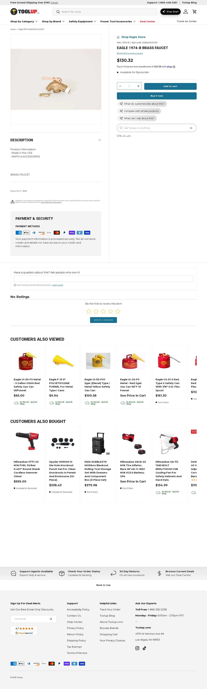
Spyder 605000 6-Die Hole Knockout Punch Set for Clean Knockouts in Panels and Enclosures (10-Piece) (62, 471)
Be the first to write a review (130, 53)
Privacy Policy (75, 628)
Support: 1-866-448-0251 (162, 2)
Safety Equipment (81, 21)
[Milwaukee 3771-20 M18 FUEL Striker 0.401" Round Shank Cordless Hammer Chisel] (27, 443)
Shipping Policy (76, 640)
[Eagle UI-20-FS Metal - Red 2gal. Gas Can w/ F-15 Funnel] (133, 361)
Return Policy (75, 634)
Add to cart (170, 86)
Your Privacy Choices (112, 640)
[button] (194, 11)
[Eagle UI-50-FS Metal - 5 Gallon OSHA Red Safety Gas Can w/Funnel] (27, 361)
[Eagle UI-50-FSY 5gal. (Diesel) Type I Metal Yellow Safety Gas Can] (98, 361)
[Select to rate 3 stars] (103, 311)
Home (13, 29)
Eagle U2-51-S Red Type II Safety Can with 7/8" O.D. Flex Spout (168, 385)
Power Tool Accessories (116, 21)
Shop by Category (22, 21)
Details (54, 2)
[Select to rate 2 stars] (96, 311)
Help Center (74, 621)
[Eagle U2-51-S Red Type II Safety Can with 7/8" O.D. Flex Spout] (169, 361)
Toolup (20, 677)
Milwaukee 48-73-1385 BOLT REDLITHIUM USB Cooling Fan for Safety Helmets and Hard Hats (169, 471)
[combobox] (105, 11)
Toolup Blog (189, 2)
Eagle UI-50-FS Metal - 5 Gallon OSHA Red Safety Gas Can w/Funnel (27, 385)
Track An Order (187, 21)
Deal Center (147, 21)
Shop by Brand (51, 21)
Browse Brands (109, 628)
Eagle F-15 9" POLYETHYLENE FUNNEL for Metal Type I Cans (61, 385)
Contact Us (74, 615)
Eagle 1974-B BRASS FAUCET (31, 29)
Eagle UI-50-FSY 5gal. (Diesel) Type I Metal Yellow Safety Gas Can (97, 385)
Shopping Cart (109, 634)
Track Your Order (110, 609)
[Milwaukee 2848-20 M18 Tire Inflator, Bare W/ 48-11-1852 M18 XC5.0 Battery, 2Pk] (133, 443)
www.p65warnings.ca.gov (51, 202)
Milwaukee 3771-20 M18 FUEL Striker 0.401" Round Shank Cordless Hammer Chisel (27, 469)
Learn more (57, 285)
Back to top (103, 585)
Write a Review (103, 320)
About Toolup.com (111, 621)
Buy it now (157, 96)
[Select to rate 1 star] (88, 311)
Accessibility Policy (78, 609)
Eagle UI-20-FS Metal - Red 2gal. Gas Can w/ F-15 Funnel (131, 385)
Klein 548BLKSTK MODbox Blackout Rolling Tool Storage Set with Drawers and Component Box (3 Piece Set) (98, 471)
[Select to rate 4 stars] (110, 311)
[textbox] (103, 279)
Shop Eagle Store (133, 37)
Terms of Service (77, 652)
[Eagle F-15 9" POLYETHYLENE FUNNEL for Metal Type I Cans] (63, 361)
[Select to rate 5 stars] (117, 311)
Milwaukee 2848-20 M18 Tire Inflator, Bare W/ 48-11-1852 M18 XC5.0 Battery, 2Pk (133, 469)
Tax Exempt (74, 646)
